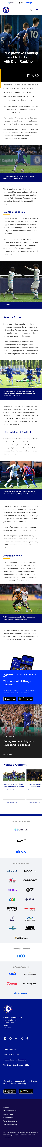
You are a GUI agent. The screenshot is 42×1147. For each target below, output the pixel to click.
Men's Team (7, 754)
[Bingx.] (29, 2)
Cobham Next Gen (10, 69)
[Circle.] (12, 2)
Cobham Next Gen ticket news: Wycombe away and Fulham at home (13, 786)
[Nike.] (21, 2)
